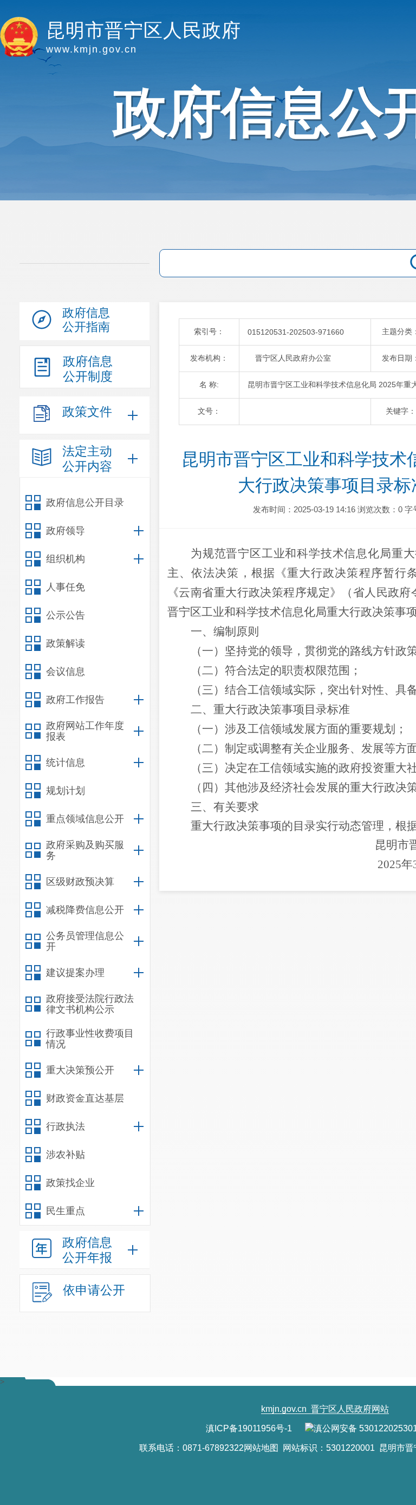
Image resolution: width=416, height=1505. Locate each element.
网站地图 (261, 1447)
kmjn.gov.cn (284, 1408)
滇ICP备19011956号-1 (249, 1428)
